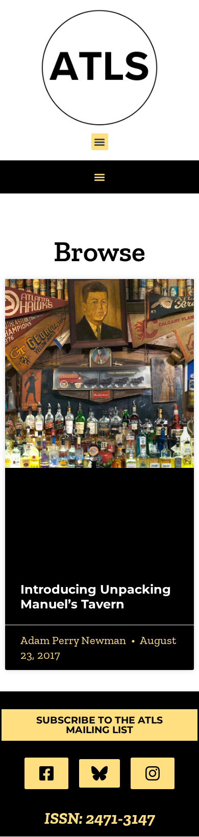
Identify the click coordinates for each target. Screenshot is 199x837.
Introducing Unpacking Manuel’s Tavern (95, 596)
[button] (99, 141)
